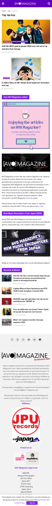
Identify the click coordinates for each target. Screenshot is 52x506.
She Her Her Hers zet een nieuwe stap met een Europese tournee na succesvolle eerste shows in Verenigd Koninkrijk (31, 278)
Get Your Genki (26, 478)
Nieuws (6, 78)
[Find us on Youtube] (29, 340)
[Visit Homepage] (26, 3)
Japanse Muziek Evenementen (16, 41)
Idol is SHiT (26, 481)
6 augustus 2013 (8, 88)
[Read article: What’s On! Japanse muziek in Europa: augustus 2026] (6, 322)
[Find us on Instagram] (23, 340)
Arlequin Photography (26, 476)
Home (4, 11)
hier (28, 198)
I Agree (32, 503)
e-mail (40, 206)
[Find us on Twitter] (18, 340)
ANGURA (26, 473)
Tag (9, 11)
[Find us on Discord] (40, 340)
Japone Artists (26, 492)
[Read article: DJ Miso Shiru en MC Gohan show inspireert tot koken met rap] (26, 68)
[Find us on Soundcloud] (34, 340)
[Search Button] (49, 3)
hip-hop (14, 11)
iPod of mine (26, 484)
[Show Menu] (3, 3)
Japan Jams (26, 489)
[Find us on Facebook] (12, 340)
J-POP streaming (26, 487)
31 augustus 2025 (8, 52)
